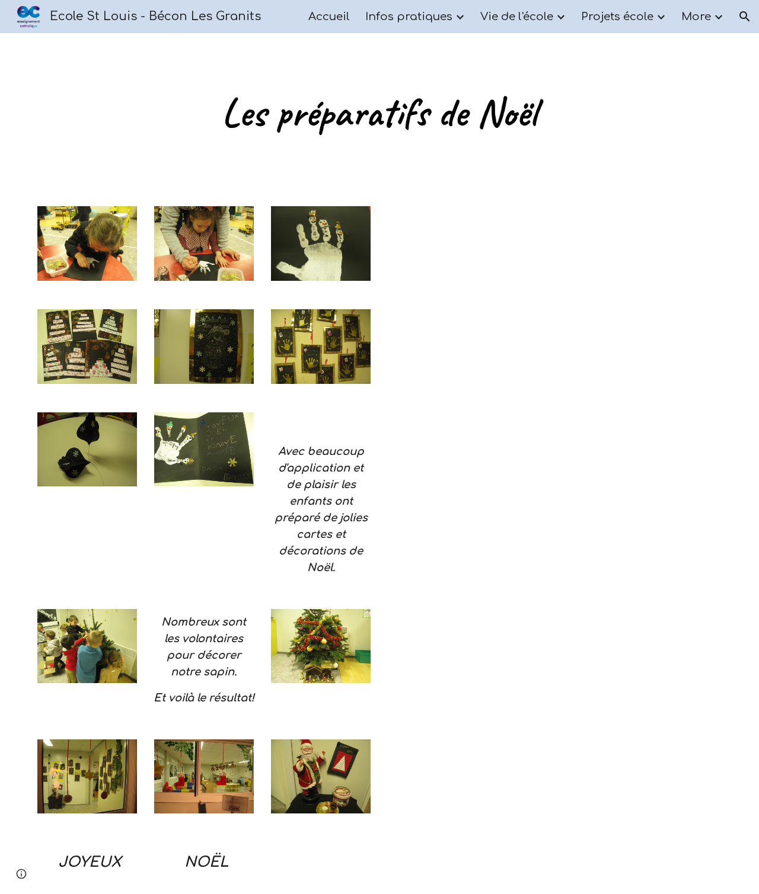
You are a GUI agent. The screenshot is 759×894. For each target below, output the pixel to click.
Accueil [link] (329, 17)
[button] (745, 16)
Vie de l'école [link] (516, 17)
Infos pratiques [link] (408, 17)
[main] (379, 113)
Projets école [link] (617, 17)
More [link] (696, 17)
